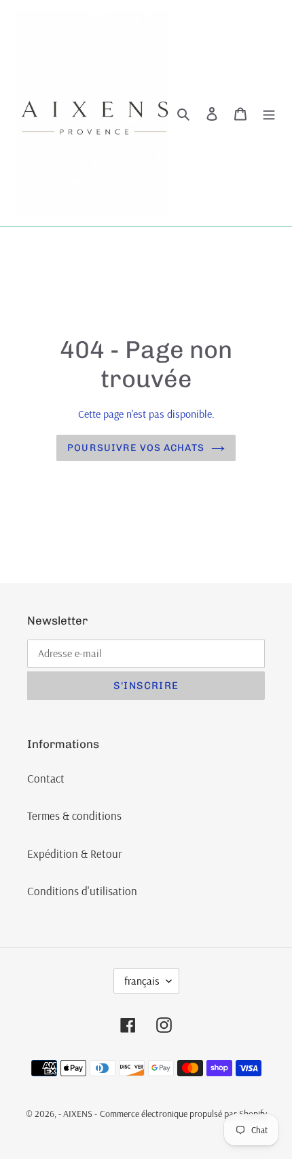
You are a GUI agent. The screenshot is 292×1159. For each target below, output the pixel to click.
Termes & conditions (74, 815)
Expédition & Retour (74, 853)
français (142, 980)
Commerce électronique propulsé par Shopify (183, 1113)
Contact (46, 778)
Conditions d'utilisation (82, 891)
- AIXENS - (77, 1113)
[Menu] (269, 113)
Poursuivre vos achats (135, 448)
